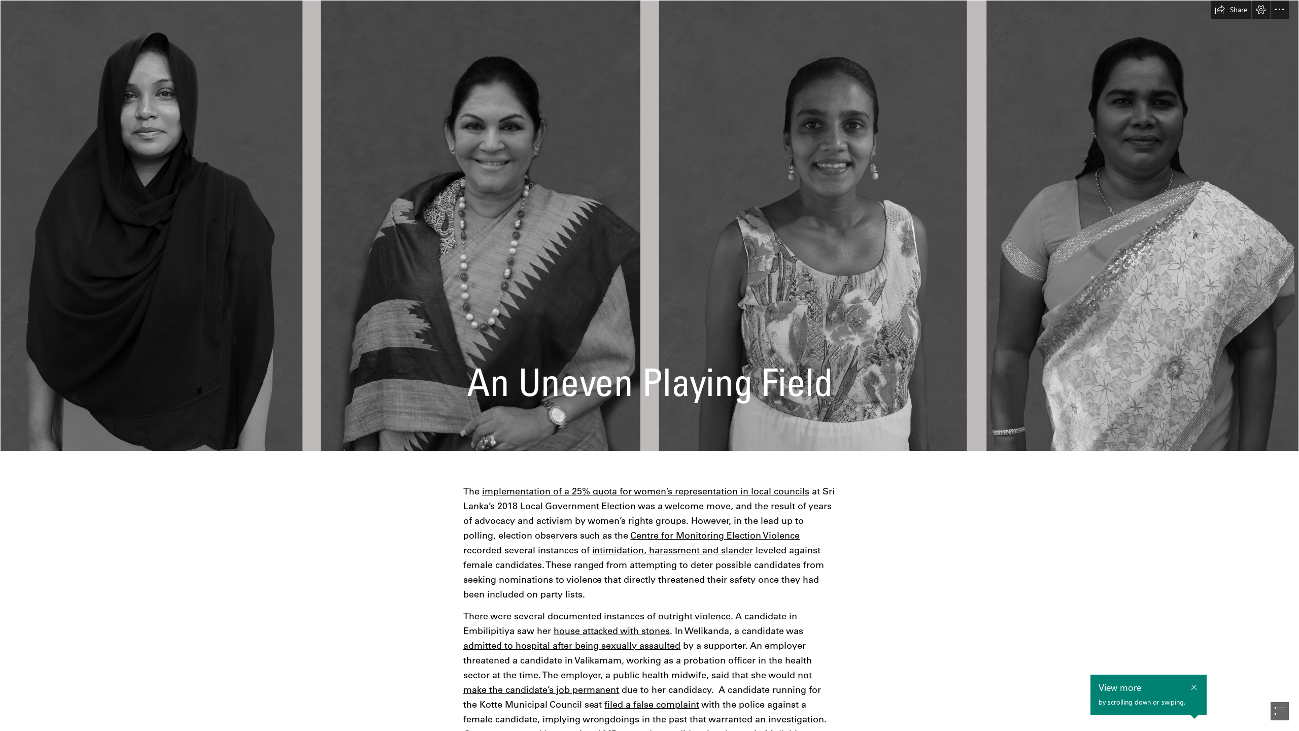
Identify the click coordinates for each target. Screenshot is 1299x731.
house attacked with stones (612, 631)
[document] (649, 365)
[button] (1231, 10)
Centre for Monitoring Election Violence (715, 535)
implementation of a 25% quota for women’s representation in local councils (645, 491)
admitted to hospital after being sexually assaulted (572, 645)
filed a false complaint (651, 704)
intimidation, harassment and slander (673, 550)
